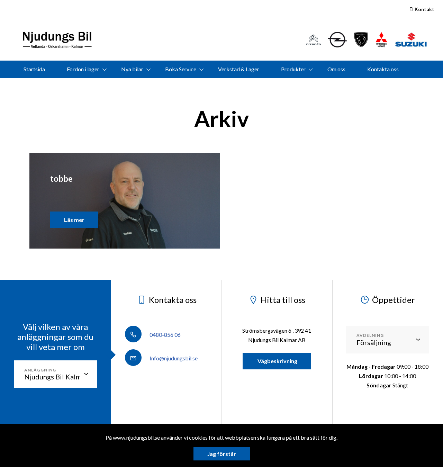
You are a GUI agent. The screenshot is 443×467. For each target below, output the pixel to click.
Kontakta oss (383, 69)
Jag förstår (221, 453)
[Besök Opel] (337, 39)
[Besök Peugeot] (361, 39)
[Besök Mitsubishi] (381, 39)
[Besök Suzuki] (411, 39)
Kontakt (424, 9)
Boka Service (180, 69)
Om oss (336, 69)
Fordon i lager (83, 69)
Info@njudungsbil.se (173, 358)
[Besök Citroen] (313, 39)
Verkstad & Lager (238, 69)
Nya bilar (132, 69)
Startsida (34, 69)
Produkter (293, 69)
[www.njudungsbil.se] (57, 40)
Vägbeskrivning (276, 361)
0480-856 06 (164, 334)
